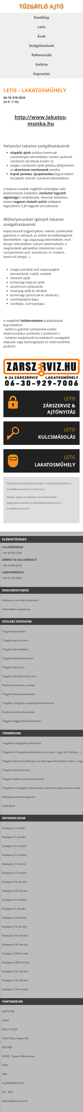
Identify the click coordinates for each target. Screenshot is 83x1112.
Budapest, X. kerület (14, 908)
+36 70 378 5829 (12, 578)
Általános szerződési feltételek (20, 600)
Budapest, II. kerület (14, 837)
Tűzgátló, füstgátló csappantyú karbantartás (28, 703)
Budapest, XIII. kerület (15, 935)
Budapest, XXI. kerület (15, 980)
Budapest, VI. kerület (14, 873)
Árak (41, 36)
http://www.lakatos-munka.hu (41, 120)
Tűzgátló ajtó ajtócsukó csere (19, 676)
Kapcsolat (41, 73)
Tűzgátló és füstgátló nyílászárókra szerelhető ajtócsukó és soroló (41, 788)
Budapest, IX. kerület (14, 900)
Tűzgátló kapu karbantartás (18, 694)
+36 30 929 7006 (12, 553)
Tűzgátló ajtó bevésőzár (16, 770)
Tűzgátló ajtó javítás (14, 631)
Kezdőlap (41, 17)
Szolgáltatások (41, 45)
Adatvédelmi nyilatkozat (16, 609)
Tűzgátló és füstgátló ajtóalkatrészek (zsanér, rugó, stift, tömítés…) (41, 752)
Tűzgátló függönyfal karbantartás (22, 721)
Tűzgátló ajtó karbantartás (17, 658)
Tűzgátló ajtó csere (13, 667)
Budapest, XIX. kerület (15, 971)
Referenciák (41, 55)
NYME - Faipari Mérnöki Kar (18, 1056)
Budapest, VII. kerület (14, 882)
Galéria (41, 64)
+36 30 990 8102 (12, 565)
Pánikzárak (8, 806)
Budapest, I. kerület (13, 828)
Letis (41, 27)
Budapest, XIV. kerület (15, 944)
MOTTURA (8, 1011)
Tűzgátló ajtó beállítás (15, 649)
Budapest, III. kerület (14, 846)
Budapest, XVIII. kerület (15, 962)
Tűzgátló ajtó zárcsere (15, 640)
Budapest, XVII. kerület (15, 953)
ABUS (5, 1020)
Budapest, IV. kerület (14, 855)
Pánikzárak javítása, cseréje (18, 685)
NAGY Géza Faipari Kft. (15, 1038)
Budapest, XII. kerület (14, 926)
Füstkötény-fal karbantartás (18, 712)
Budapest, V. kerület (14, 864)
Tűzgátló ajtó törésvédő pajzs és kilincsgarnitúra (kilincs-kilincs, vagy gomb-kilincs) (41, 761)
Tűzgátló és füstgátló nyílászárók (21, 743)
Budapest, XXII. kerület (15, 989)
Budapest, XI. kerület (14, 917)
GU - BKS (7, 1092)
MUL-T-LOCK (9, 1029)
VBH (4, 1074)
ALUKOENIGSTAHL (13, 1083)
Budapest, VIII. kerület (15, 891)
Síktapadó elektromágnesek (18, 797)
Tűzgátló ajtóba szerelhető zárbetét (23, 779)
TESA (5, 1065)
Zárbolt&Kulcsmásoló (14, 1101)
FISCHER (7, 1047)
